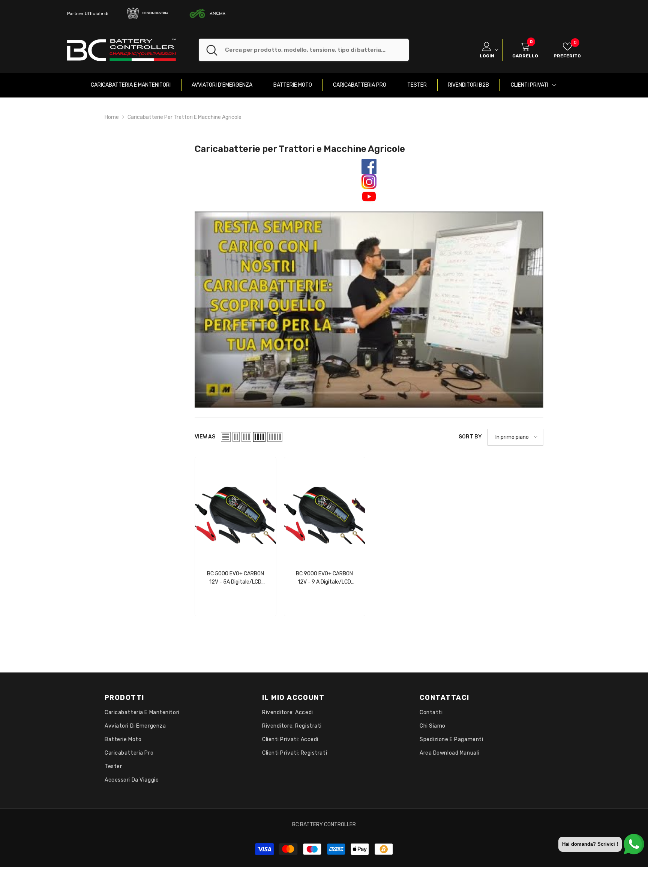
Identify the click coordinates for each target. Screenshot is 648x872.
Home (112, 117)
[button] (226, 437)
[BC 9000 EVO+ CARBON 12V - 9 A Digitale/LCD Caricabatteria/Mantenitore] (324, 509)
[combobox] (317, 50)
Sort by (470, 437)
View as (205, 437)
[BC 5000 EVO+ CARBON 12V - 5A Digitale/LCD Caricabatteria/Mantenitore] (235, 509)
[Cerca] (304, 50)
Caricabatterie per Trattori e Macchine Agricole (185, 117)
